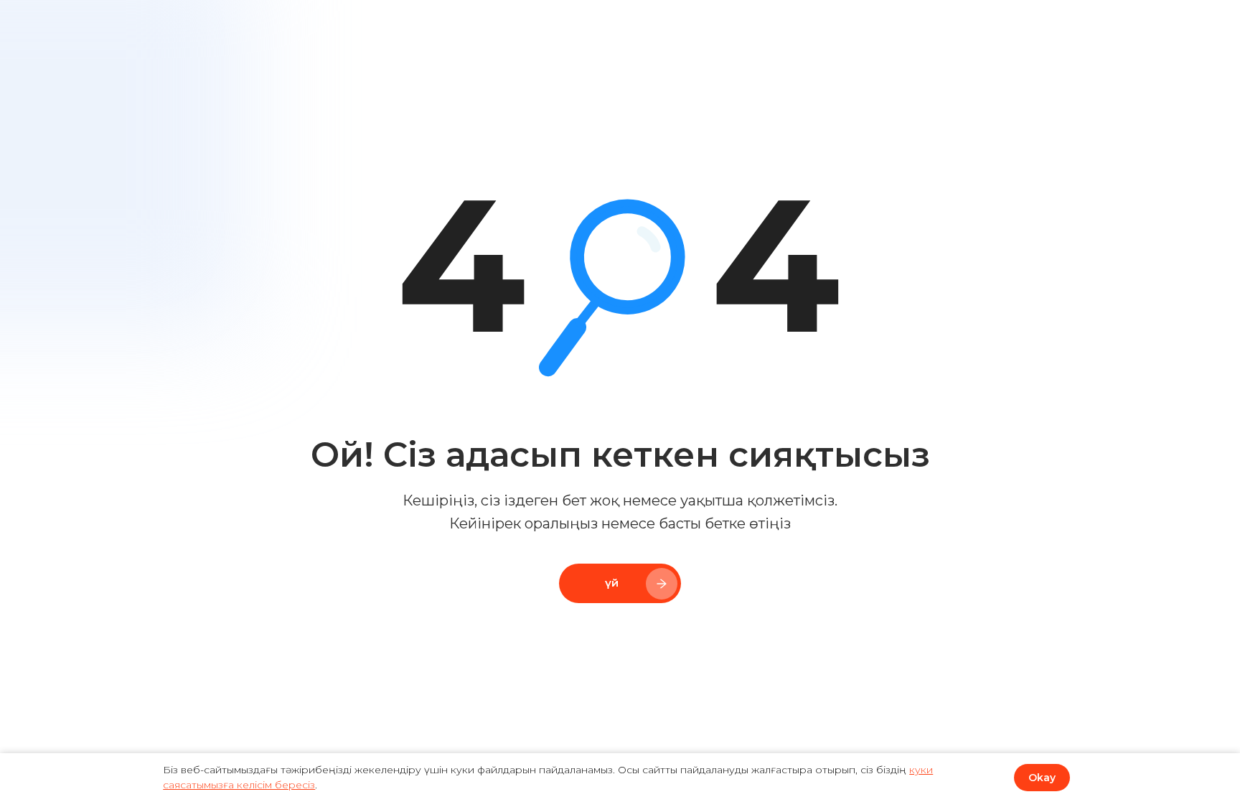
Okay (1042, 777)
